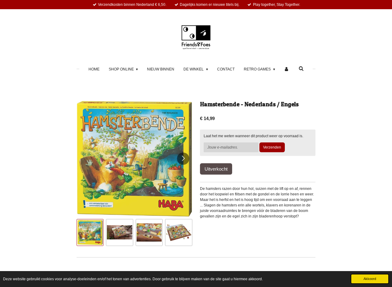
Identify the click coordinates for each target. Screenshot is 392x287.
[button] (90, 232)
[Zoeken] (301, 68)
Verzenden (272, 147)
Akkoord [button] (370, 279)
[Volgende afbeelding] (183, 159)
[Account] (286, 69)
